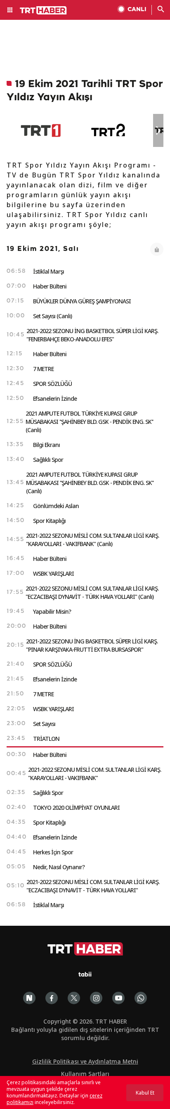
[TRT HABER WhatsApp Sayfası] (141, 998)
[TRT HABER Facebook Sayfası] (51, 998)
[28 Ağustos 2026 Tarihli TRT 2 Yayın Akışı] (109, 130)
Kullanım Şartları (85, 1074)
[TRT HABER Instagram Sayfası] (96, 998)
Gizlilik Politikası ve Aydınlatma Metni (85, 1061)
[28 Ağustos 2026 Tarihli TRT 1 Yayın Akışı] (41, 130)
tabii (85, 975)
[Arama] (161, 10)
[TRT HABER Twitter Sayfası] (74, 998)
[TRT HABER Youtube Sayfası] (118, 998)
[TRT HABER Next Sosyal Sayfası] (29, 998)
